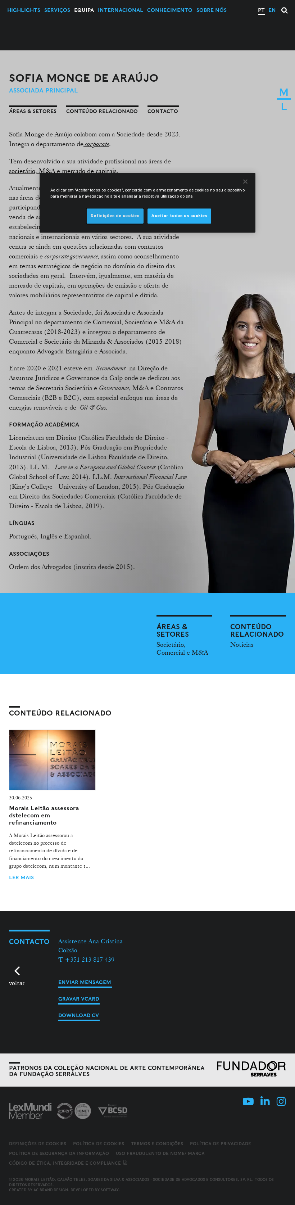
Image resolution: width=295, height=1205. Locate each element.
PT (261, 10)
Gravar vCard (78, 999)
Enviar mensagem (84, 982)
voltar (16, 983)
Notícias (241, 644)
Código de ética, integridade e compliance (65, 1163)
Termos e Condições (157, 1143)
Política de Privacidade (220, 1143)
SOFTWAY (110, 1190)
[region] (147, 203)
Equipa (84, 10)
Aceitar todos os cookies (179, 215)
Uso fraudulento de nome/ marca (160, 1153)
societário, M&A (32, 171)
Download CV (78, 1015)
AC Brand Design (50, 1190)
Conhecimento (169, 10)
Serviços (57, 10)
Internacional (120, 10)
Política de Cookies (98, 1143)
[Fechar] (245, 182)
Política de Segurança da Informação (59, 1153)
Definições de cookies (37, 1143)
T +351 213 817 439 (86, 959)
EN (272, 10)
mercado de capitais (89, 171)
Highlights (23, 10)
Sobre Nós (211, 10)
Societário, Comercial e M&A (182, 648)
